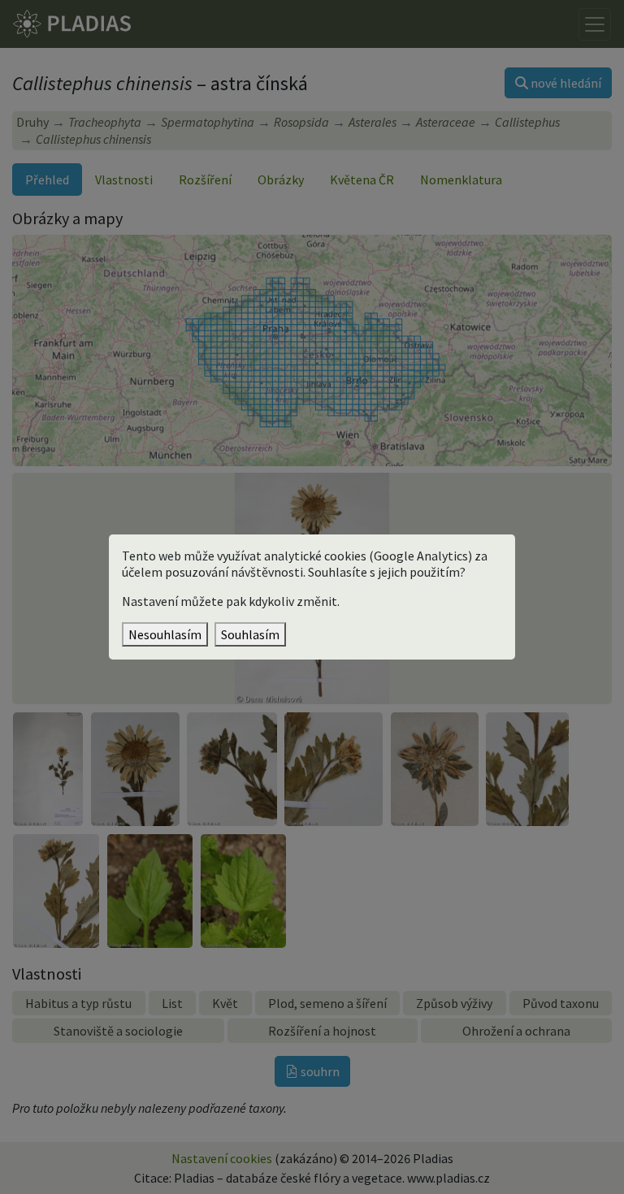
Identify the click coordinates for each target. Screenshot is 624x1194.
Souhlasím (250, 634)
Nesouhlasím (165, 634)
